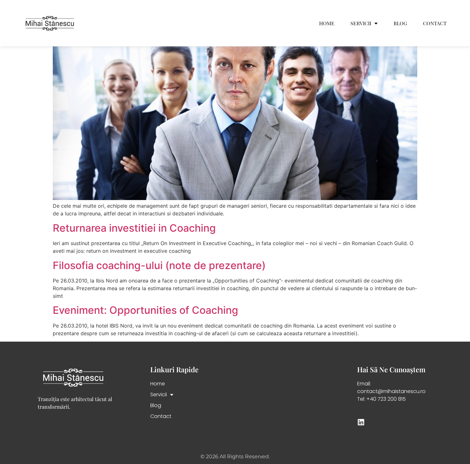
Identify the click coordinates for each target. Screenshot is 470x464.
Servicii (360, 23)
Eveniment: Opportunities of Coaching (145, 310)
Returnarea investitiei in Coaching (134, 228)
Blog (400, 23)
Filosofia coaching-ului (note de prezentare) (159, 265)
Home (326, 23)
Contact (435, 23)
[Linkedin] (360, 422)
